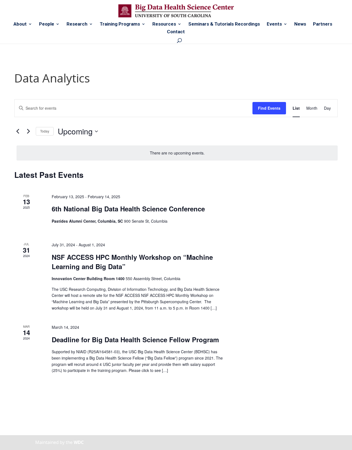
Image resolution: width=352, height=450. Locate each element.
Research (77, 24)
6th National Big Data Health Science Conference (128, 208)
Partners (322, 24)
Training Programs (120, 24)
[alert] (177, 153)
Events (274, 24)
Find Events (269, 108)
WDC (79, 442)
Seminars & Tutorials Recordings (224, 24)
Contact (176, 32)
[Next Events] (28, 131)
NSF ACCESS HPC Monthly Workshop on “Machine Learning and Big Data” (132, 261)
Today (44, 131)
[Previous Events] (17, 131)
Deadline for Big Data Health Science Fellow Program (135, 339)
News (300, 24)
